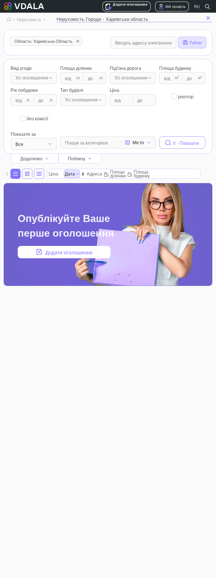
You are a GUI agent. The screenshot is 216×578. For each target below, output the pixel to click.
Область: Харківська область (43, 41)
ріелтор (186, 96)
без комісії (37, 118)
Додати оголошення (130, 4)
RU (197, 6)
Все (19, 144)
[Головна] (9, 19)
